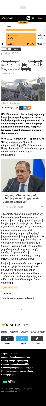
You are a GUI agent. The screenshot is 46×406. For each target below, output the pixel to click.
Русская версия (10, 287)
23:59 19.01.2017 (8, 73)
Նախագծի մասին (9, 353)
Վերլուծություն (38, 332)
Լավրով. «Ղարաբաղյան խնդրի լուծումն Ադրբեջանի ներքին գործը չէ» (21, 198)
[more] (41, 206)
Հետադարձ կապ (8, 374)
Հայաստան (6, 293)
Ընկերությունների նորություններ (15, 364)
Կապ (28, 357)
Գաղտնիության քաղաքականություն (17, 367)
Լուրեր (4, 332)
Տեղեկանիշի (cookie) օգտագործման (17, 371)
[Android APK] (9, 381)
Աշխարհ (24, 332)
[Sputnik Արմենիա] (7, 19)
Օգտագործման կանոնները (13, 357)
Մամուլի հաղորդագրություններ (14, 360)
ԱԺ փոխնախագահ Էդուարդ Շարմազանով (18, 298)
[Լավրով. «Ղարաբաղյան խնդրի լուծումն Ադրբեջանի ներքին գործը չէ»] (23, 175)
